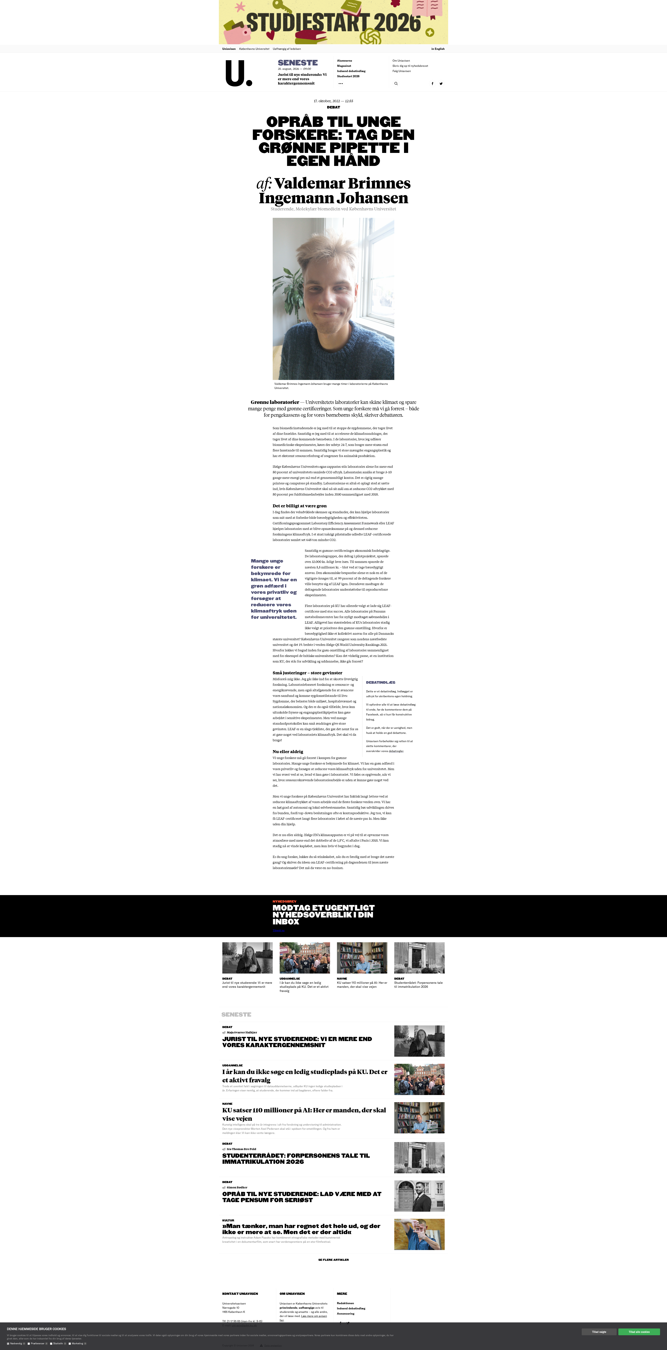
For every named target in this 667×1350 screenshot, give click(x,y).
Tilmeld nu (279, 930)
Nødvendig (17, 1343)
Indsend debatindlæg (351, 71)
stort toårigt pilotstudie (334, 534)
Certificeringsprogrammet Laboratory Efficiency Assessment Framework (325, 523)
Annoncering (345, 1313)
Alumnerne (344, 60)
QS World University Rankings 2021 (361, 644)
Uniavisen (229, 48)
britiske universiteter (318, 655)
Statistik (59, 1343)
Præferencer (39, 1343)
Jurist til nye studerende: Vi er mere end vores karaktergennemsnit (302, 79)
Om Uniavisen (401, 60)
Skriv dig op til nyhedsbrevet (410, 65)
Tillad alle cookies (639, 1331)
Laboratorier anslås (358, 472)
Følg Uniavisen (402, 71)
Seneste (298, 63)
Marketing (79, 1343)
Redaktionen (345, 1303)
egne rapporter (330, 466)
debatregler (396, 751)
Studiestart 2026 (348, 76)
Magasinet (344, 65)
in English (438, 48)
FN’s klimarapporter (328, 834)
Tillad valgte (599, 1331)
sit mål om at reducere (349, 488)
